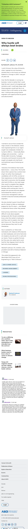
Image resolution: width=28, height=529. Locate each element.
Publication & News (6, 466)
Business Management (10, 268)
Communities (5, 476)
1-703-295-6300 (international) (10, 518)
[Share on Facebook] (7, 60)
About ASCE (4, 479)
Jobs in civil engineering (7, 493)
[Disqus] (14, 395)
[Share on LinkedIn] (14, 60)
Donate (3, 484)
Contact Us (4, 521)
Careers (5, 272)
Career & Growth (6, 463)
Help (2, 500)
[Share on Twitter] (11, 60)
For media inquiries (6, 497)
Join (2, 487)
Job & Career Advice (9, 264)
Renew (3, 490)
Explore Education (6, 469)
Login (20, 23)
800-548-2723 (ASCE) (7, 515)
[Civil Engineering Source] (5, 30)
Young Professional (9, 276)
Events (3, 472)
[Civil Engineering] (15, 30)
